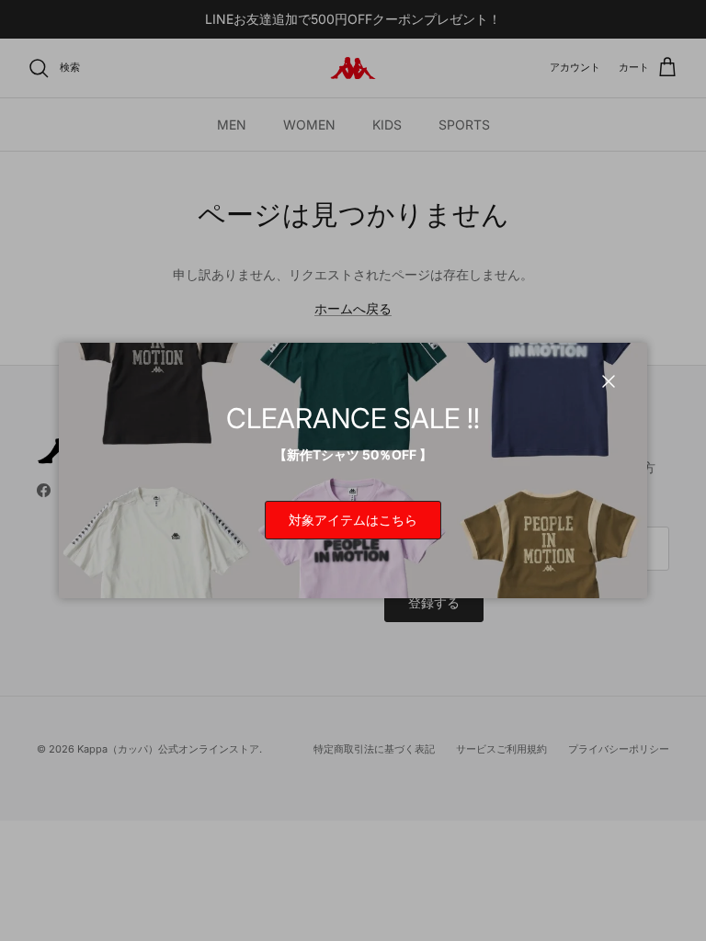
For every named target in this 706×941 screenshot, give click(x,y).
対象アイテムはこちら (353, 519)
